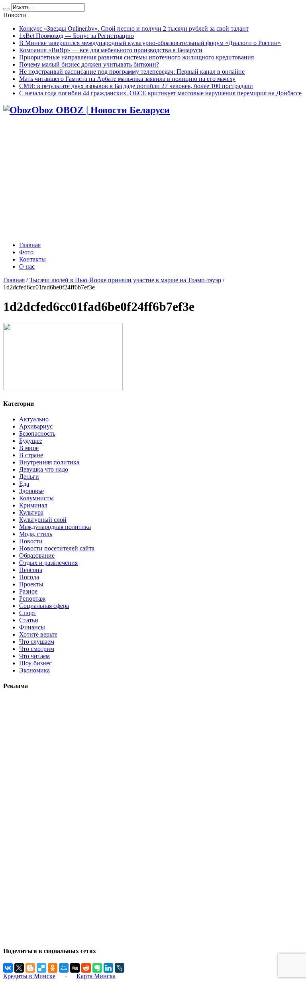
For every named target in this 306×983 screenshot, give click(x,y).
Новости (31, 541)
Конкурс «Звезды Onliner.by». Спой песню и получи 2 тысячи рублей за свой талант (134, 28)
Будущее (30, 440)
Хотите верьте (38, 634)
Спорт (27, 612)
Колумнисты (36, 498)
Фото (26, 252)
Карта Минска (96, 976)
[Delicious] (41, 968)
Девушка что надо (43, 469)
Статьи (28, 620)
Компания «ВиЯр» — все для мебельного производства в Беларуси (110, 50)
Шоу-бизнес (35, 663)
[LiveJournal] (119, 968)
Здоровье (31, 491)
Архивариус (36, 426)
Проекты (31, 584)
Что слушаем (36, 641)
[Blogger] (30, 968)
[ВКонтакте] (8, 968)
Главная (30, 245)
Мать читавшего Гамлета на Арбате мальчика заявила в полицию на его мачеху (127, 78)
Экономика (34, 670)
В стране (31, 455)
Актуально (34, 419)
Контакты (32, 259)
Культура (31, 512)
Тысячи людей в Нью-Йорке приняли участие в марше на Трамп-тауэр (125, 280)
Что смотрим (36, 648)
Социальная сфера (44, 605)
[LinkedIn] (108, 968)
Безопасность (37, 433)
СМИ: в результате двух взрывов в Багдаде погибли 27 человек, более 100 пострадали (136, 86)
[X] (19, 968)
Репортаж (32, 598)
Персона (30, 569)
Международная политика (55, 526)
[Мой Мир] (64, 968)
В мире (29, 447)
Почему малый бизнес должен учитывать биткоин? (89, 64)
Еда (24, 483)
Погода (29, 577)
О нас (27, 266)
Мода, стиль (35, 534)
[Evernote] (97, 968)
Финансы (32, 627)
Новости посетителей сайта (56, 548)
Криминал (33, 505)
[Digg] (75, 968)
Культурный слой (43, 519)
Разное (28, 591)
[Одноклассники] (52, 968)
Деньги (29, 476)
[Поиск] (6, 9)
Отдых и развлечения (48, 562)
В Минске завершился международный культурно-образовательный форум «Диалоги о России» (150, 42)
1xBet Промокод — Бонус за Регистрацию (76, 35)
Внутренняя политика (49, 462)
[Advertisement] (153, 179)
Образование (37, 555)
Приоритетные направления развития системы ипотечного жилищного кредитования (136, 57)
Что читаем (34, 656)
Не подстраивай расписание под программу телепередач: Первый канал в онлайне (132, 71)
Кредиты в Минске (29, 976)
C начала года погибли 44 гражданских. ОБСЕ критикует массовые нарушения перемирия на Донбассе (160, 93)
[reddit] (86, 968)
